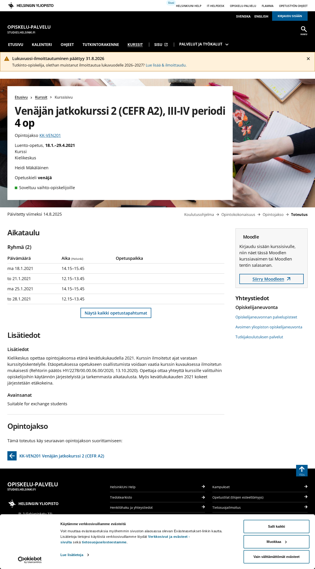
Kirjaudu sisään (290, 16)
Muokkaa (274, 542)
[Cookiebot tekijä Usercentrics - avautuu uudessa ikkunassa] (30, 560)
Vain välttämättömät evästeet (276, 557)
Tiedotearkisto (121, 497)
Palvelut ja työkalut (200, 44)
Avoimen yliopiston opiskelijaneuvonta (268, 327)
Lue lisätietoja (71, 555)
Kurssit (135, 44)
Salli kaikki (276, 526)
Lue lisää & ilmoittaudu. (166, 65)
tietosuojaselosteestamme (104, 542)
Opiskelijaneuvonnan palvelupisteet (266, 317)
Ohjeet (67, 44)
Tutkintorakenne (101, 44)
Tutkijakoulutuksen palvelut (259, 336)
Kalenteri (42, 44)
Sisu (161, 44)
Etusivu (15, 44)
